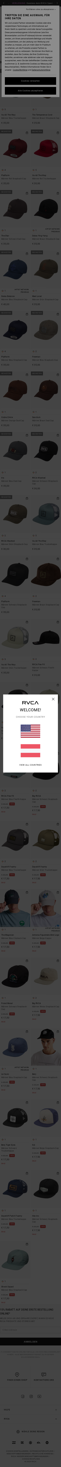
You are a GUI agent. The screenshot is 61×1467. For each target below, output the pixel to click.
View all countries (30, 765)
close (53, 699)
